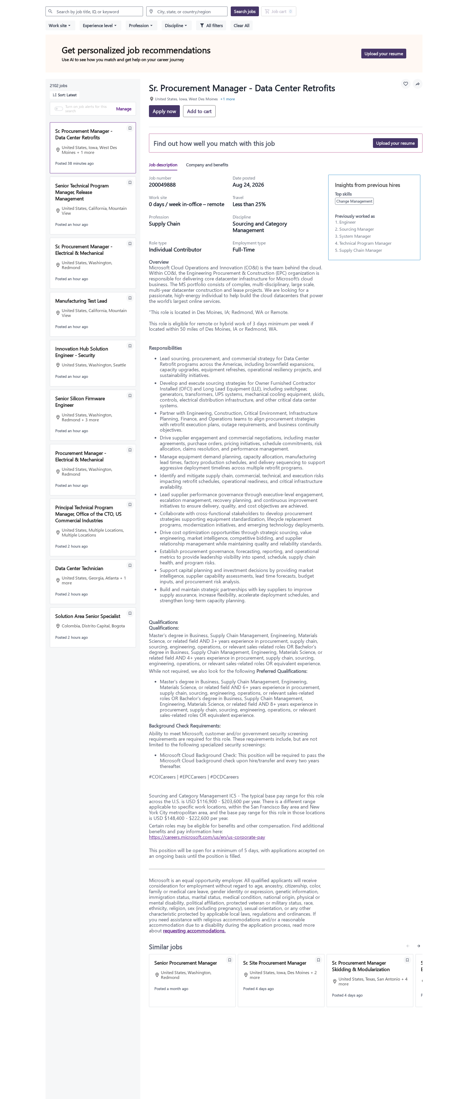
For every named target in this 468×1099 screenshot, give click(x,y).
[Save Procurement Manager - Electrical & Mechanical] (130, 450)
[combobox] (94, 11)
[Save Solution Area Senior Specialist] (130, 613)
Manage (123, 108)
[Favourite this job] (406, 84)
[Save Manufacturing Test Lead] (130, 298)
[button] (60, 25)
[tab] (165, 164)
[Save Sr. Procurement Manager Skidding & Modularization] (407, 960)
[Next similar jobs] (418, 946)
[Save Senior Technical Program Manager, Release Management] (130, 182)
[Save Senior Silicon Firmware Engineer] (130, 395)
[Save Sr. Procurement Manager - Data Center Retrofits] (130, 128)
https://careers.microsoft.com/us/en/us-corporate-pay (207, 837)
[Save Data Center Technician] (130, 565)
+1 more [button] (227, 98)
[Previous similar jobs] (408, 946)
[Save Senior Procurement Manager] (229, 960)
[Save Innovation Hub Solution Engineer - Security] (130, 346)
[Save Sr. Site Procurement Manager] (318, 960)
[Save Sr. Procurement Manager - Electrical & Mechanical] (130, 243)
